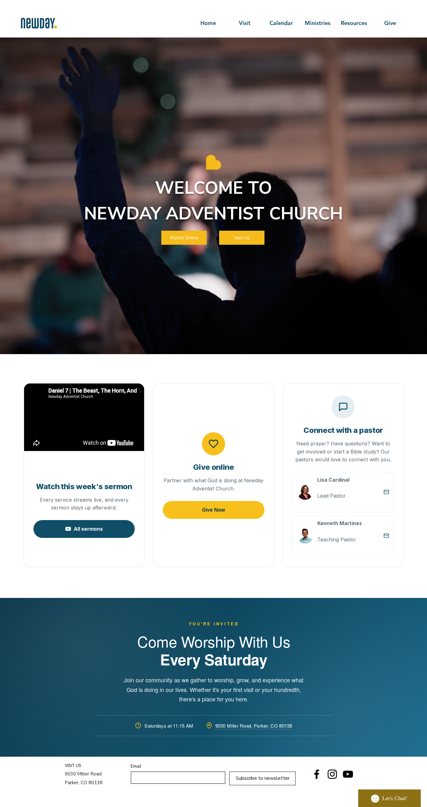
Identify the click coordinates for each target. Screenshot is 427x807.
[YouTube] (348, 774)
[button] (317, 23)
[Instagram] (332, 774)
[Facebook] (316, 774)
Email (136, 766)
